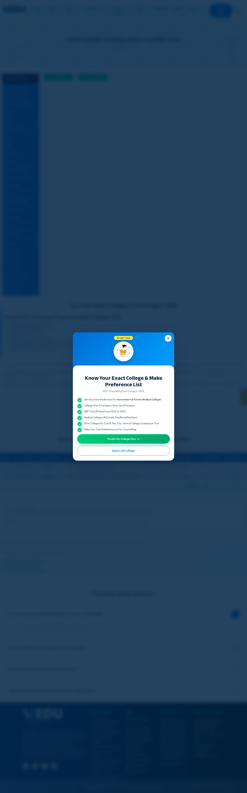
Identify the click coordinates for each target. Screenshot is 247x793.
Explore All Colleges (123, 450)
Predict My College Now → (123, 439)
